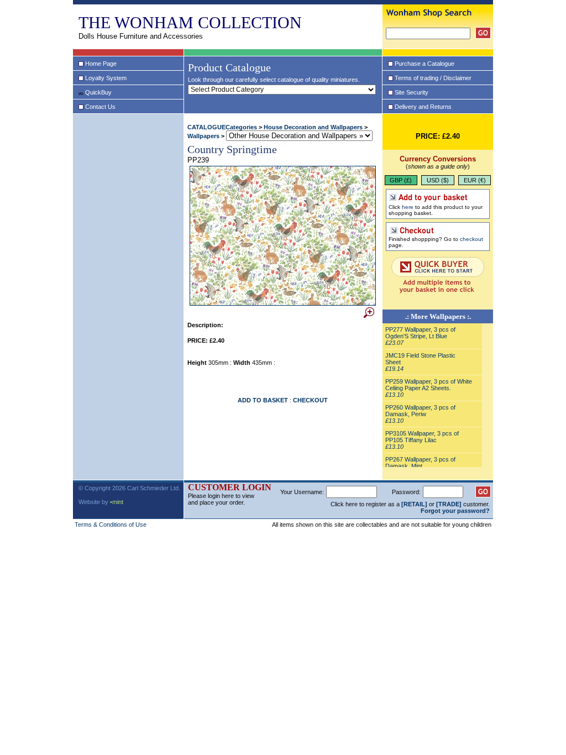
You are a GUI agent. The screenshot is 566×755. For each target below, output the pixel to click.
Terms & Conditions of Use (110, 524)
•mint (116, 502)
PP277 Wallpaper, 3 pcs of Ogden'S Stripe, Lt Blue (420, 332)
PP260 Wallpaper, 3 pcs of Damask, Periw (420, 410)
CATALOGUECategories (222, 127)
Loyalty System (106, 78)
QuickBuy (98, 92)
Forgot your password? (455, 510)
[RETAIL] (414, 504)
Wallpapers (203, 136)
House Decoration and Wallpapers (313, 127)
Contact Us (100, 106)
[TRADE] (449, 504)
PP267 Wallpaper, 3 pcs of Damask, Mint (420, 462)
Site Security (411, 92)
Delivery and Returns (423, 106)
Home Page (101, 63)
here (407, 207)
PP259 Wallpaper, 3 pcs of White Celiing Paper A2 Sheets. (428, 384)
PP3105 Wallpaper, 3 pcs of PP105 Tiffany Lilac (422, 436)
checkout (471, 239)
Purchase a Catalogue (424, 63)
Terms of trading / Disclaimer (433, 78)
